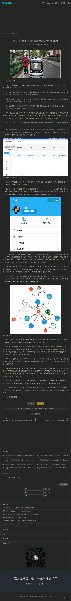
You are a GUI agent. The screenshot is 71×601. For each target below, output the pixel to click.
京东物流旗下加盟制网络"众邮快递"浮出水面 (35, 41)
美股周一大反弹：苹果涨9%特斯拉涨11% (57, 420)
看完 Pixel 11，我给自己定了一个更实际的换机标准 (16, 511)
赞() (32, 403)
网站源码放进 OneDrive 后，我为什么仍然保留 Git (16, 517)
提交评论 (63, 484)
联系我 (63, 3)
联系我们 (42, 584)
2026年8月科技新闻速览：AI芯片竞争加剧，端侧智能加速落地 (19, 520)
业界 (13, 34)
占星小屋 (38, 596)
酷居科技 (7, 3)
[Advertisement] (35, 21)
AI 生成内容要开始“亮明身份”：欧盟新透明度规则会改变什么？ (20, 508)
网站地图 (31, 596)
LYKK (42, 596)
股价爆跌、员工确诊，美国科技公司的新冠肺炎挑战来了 (18, 420)
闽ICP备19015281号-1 (49, 596)
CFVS (34, 596)
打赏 (40, 403)
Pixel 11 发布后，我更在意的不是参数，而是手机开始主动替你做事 (21, 514)
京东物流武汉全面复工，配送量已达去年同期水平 (52, 464)
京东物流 (37, 414)
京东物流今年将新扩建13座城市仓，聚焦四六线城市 (19, 464)
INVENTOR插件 (52, 3)
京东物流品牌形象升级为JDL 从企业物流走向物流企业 (53, 460)
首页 (43, 3)
